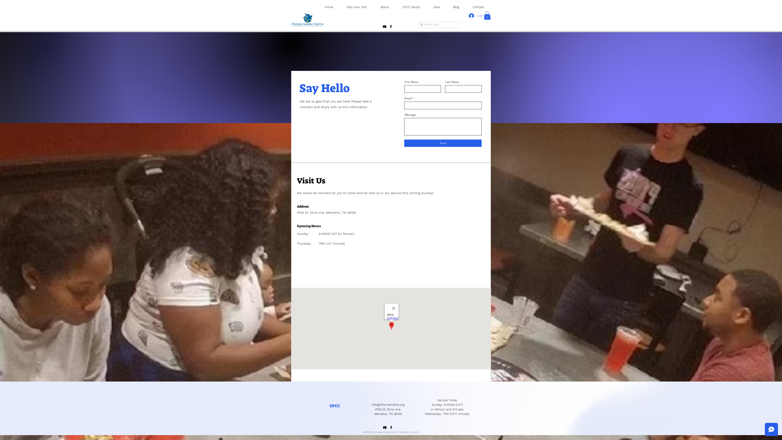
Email (408, 98)
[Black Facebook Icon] (391, 26)
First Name (412, 81)
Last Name (452, 81)
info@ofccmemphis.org (388, 405)
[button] (487, 15)
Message (410, 114)
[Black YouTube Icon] (384, 26)
